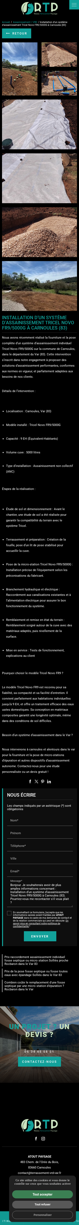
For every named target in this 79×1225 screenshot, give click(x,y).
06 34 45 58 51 (39, 1051)
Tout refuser (42, 1204)
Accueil (6, 22)
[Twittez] (36, 781)
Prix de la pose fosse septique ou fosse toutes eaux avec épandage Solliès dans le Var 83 (36, 973)
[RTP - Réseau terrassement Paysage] (39, 8)
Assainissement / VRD (25, 22)
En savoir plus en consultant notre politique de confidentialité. (40, 923)
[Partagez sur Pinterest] (43, 781)
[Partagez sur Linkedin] (49, 781)
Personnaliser (43, 1215)
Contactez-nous (39, 1062)
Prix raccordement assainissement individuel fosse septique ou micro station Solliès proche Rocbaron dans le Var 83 (36, 960)
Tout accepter (42, 1194)
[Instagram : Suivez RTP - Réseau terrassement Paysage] (43, 1138)
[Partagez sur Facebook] (30, 781)
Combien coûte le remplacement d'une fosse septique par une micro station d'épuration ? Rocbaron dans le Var (34, 985)
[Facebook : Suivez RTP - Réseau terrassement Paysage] (36, 1138)
